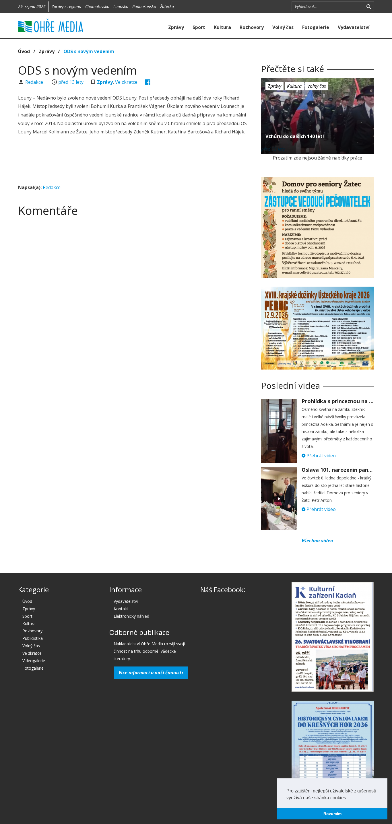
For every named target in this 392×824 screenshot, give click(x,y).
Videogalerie (33, 660)
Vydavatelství (354, 27)
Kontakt (121, 608)
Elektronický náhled (131, 616)
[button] (348, 798)
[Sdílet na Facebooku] (148, 82)
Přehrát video (320, 455)
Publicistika (32, 638)
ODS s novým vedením (88, 51)
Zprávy (176, 27)
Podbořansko (144, 6)
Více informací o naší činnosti (151, 672)
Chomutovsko (97, 6)
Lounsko (120, 6)
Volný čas (283, 27)
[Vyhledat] (369, 6)
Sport (199, 27)
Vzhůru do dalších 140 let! (294, 136)
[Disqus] (135, 301)
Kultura (222, 27)
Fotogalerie (315, 27)
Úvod (24, 51)
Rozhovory (252, 27)
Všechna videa (317, 540)
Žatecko (167, 6)
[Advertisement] (135, 160)
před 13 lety (71, 82)
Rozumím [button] (332, 813)
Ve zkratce (126, 82)
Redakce (34, 82)
